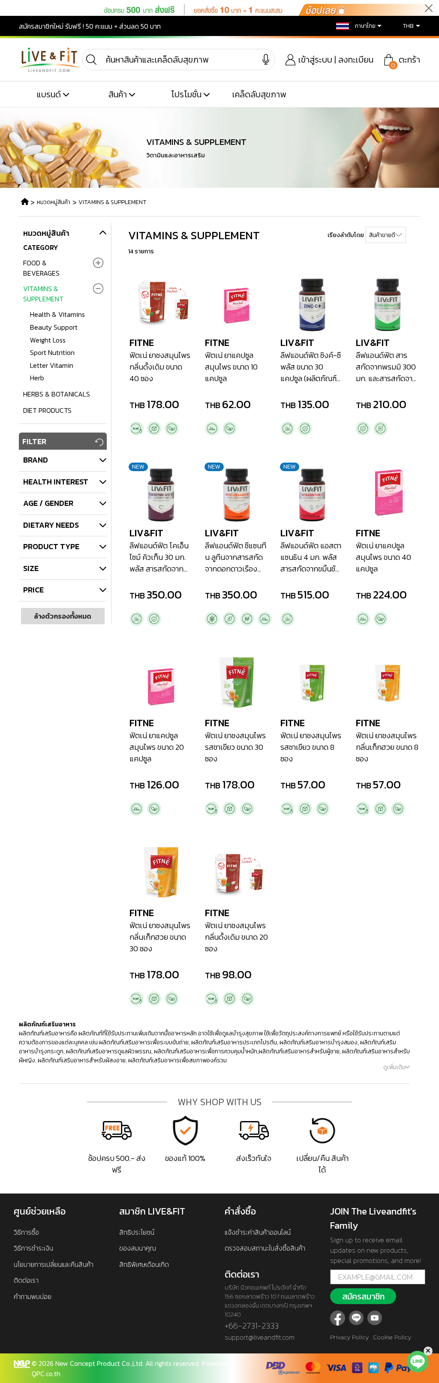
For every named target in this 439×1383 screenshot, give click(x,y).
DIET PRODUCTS (47, 410)
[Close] (429, 8)
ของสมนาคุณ (137, 1248)
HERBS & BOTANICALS (56, 394)
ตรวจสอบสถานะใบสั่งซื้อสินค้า (265, 1248)
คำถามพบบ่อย (32, 1296)
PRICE (33, 589)
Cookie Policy (392, 1337)
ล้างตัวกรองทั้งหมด (62, 616)
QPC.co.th (46, 1373)
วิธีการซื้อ (26, 1232)
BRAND (35, 460)
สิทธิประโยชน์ (136, 1232)
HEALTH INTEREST (55, 481)
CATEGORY (40, 247)
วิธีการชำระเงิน (33, 1248)
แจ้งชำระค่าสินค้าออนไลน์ (258, 1232)
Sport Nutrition (52, 352)
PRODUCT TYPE (51, 546)
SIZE (31, 568)
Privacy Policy (349, 1337)
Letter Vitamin (51, 365)
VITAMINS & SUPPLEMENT (112, 202)
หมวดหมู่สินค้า (53, 202)
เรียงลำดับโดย (346, 235)
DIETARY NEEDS (51, 525)
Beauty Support (54, 327)
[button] (355, 25)
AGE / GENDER (48, 503)
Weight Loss (48, 340)
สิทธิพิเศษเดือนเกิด (144, 1264)
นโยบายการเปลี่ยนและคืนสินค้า (53, 1264)
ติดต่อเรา (26, 1280)
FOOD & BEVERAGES (41, 268)
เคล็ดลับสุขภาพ (259, 94)
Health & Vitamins (57, 314)
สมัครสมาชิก (363, 1296)
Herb (37, 378)
